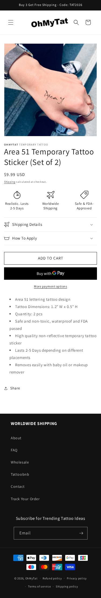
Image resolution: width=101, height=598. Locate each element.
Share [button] (15, 388)
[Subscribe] (81, 533)
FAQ (14, 450)
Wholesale (20, 462)
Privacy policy (77, 578)
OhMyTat (31, 578)
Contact (18, 486)
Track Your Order (25, 498)
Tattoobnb (20, 474)
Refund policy (52, 578)
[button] (11, 22)
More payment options (50, 286)
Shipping (9, 182)
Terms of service (39, 586)
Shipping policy (67, 586)
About (16, 437)
